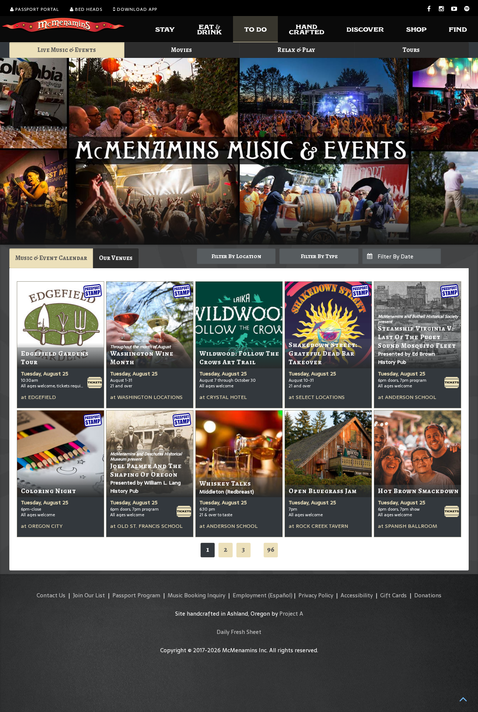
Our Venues (116, 258)
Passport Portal (36, 9)
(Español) (280, 595)
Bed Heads (88, 9)
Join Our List (89, 595)
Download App (136, 9)
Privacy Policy (315, 595)
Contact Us (51, 595)
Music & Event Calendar (51, 258)
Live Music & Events (66, 50)
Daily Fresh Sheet (239, 632)
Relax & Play (296, 50)
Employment (250, 595)
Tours (411, 50)
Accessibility (357, 595)
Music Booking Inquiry (196, 595)
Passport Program (136, 595)
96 (270, 549)
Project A (291, 613)
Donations (427, 595)
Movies (181, 50)
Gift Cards (393, 595)
